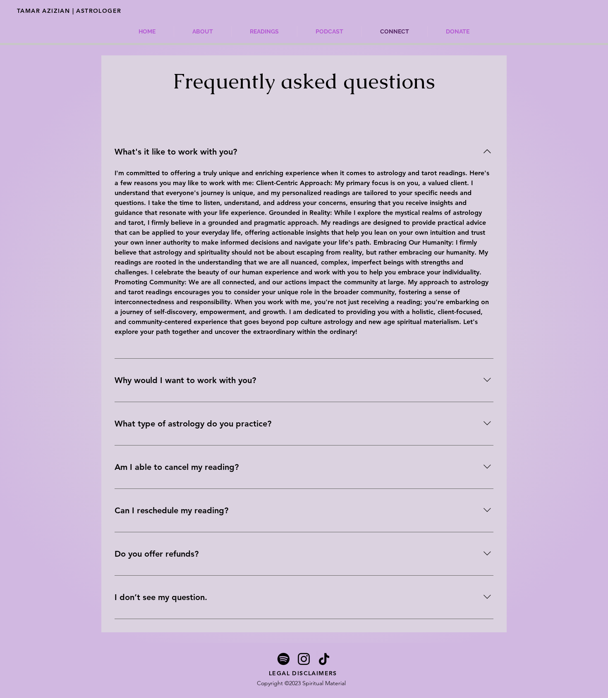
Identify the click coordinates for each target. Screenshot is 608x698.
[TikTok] (324, 659)
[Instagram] (304, 659)
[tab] (168, 114)
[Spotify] (283, 659)
